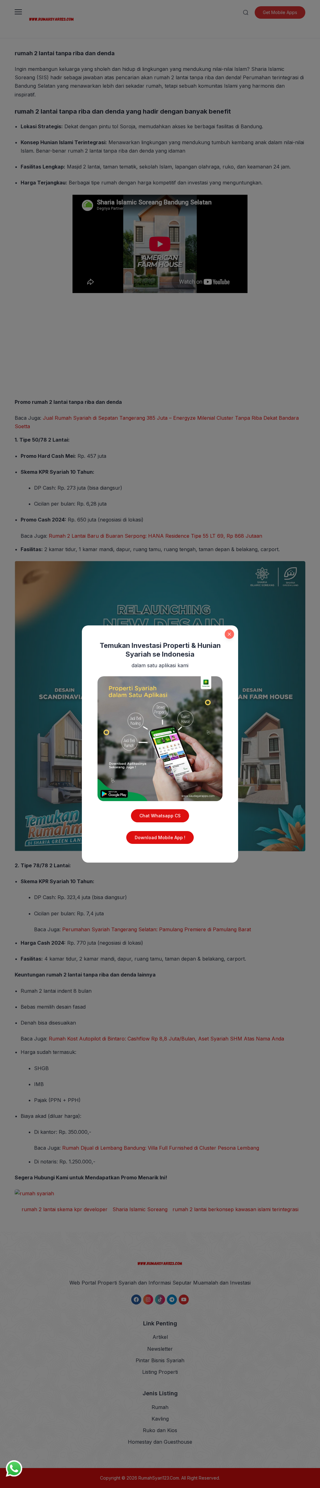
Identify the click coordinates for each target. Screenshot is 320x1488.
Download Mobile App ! (160, 837)
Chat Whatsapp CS (160, 815)
